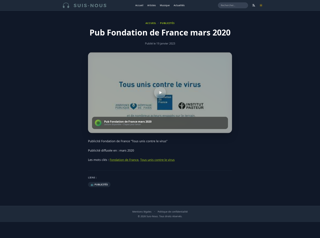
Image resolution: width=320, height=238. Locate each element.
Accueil (139, 5)
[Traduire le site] (254, 5)
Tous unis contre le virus (157, 160)
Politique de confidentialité (173, 211)
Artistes (151, 5)
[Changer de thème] (261, 5)
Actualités (179, 5)
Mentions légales (142, 211)
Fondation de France (124, 160)
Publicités (167, 23)
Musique (165, 5)
